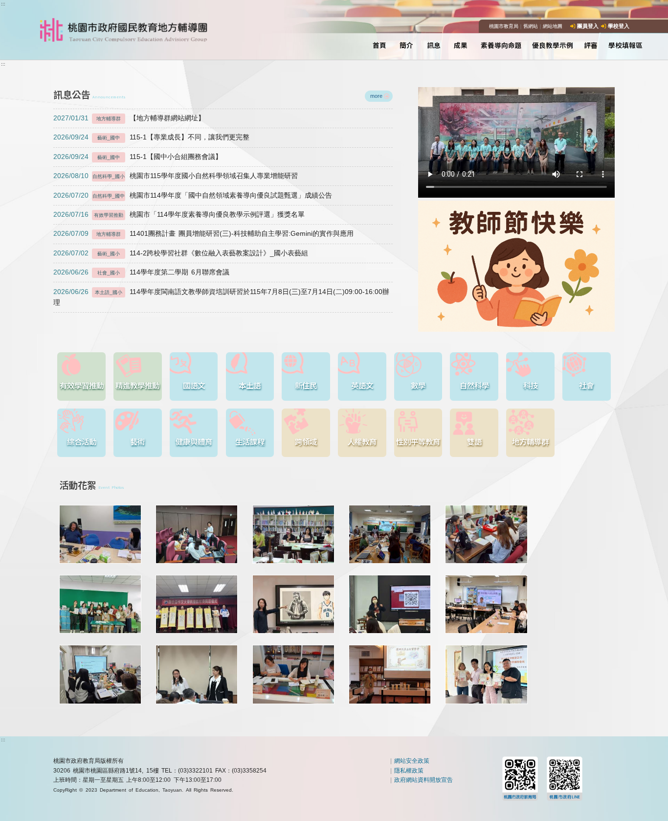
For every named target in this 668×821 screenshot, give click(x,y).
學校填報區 (625, 45)
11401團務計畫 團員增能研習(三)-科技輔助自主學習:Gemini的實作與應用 (203, 233)
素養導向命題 (501, 45)
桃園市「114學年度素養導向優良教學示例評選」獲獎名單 (178, 214)
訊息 (434, 45)
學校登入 (618, 26)
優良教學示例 (552, 45)
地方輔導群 (530, 441)
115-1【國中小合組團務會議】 (137, 156)
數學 (418, 385)
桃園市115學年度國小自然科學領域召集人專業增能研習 (175, 176)
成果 (461, 45)
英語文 (362, 385)
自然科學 (474, 385)
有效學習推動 (82, 385)
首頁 (379, 45)
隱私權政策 (408, 770)
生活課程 (250, 441)
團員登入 (588, 26)
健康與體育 (194, 441)
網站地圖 (552, 26)
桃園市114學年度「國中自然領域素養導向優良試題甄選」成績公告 (192, 195)
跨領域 (306, 441)
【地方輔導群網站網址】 (128, 118)
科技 (530, 385)
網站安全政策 (411, 760)
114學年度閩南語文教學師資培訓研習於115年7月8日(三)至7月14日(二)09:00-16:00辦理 (221, 297)
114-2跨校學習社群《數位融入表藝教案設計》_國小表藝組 (180, 253)
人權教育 (362, 441)
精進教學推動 (137, 385)
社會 (586, 385)
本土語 (250, 385)
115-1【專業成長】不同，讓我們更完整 (151, 137)
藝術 (137, 441)
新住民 (306, 385)
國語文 (194, 385)
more (376, 96)
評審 (591, 45)
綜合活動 (81, 441)
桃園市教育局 (503, 26)
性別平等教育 (418, 441)
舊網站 (530, 26)
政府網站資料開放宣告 (423, 779)
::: (3, 3)
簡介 (406, 45)
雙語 (474, 441)
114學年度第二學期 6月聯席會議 (141, 272)
